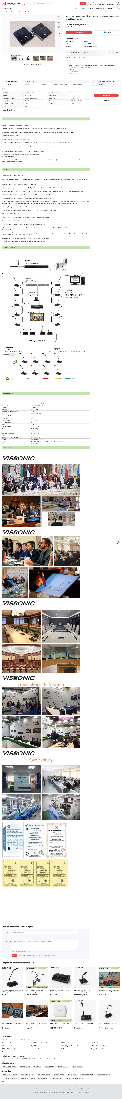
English (22, 1089)
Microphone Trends (56, 1078)
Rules (119, 8)
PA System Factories (58, 1074)
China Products (28, 1087)
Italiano (52, 1089)
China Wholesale (54, 1087)
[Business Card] (118, 88)
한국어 (74, 1089)
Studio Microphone (49, 1066)
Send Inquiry (79, 32)
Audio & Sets (20, 11)
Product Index (90, 1087)
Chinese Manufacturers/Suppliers (41, 1087)
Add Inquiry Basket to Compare (33, 64)
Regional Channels (80, 1087)
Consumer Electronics (11, 11)
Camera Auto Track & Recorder (39, 1049)
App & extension (100, 8)
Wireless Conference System (10, 1078)
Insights (103, 1087)
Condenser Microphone (37, 11)
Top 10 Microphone (43, 1078)
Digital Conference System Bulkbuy (74, 1078)
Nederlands (64, 1089)
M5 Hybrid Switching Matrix (98, 1049)
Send (14, 955)
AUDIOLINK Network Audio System (100, 1046)
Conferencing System (25, 1066)
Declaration (78, 1092)
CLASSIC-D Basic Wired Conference (11, 1046)
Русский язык (46, 1089)
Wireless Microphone (63, 1066)
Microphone (28, 11)
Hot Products (20, 1087)
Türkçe (93, 1089)
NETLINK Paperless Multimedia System (71, 1046)
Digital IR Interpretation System (39, 1046)
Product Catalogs (25, 1039)
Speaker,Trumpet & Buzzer (9, 1066)
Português (33, 1089)
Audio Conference (71, 1074)
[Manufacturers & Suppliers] (11, 3)
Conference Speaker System (104, 1074)
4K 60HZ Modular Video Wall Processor (41, 1043)
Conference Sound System (86, 1074)
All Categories (7, 8)
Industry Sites (72, 1087)
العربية (69, 1089)
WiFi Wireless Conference (67, 1043)
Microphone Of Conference (28, 1078)
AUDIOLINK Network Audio (9, 1049)
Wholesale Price (63, 1087)
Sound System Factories (27, 1074)
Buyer (82, 8)
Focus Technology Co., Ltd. (50, 1092)
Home (3, 11)
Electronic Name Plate (7, 1043)
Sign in (118, 4)
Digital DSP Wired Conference (98, 1043)
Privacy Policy (85, 1092)
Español (27, 1089)
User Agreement (70, 1092)
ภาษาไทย (88, 1089)
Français (39, 1089)
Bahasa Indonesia (107, 1089)
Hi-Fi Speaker (37, 1066)
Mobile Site (97, 1087)
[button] (85, 84)
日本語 (79, 1089)
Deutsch (58, 1089)
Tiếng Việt (99, 1089)
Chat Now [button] (108, 32)
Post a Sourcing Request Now (47, 955)
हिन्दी (83, 1089)
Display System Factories (43, 1074)
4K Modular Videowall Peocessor (69, 1049)
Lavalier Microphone (77, 1066)
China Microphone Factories (10, 1074)
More (3, 1081)
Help (91, 8)
